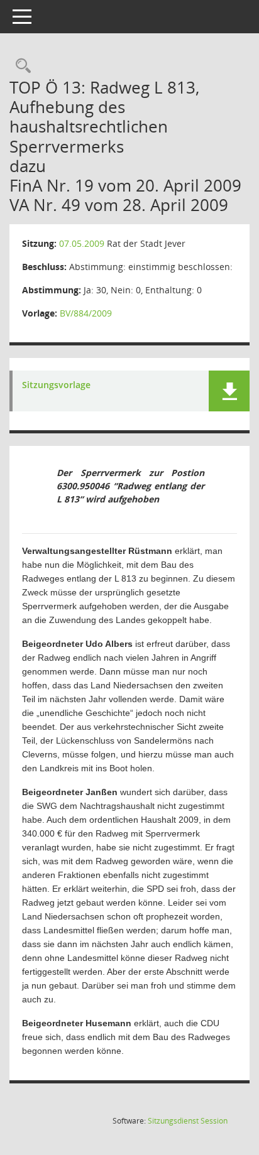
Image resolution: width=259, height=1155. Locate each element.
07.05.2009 (81, 243)
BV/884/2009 (86, 313)
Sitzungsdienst (188, 1120)
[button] (229, 391)
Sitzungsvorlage (56, 385)
